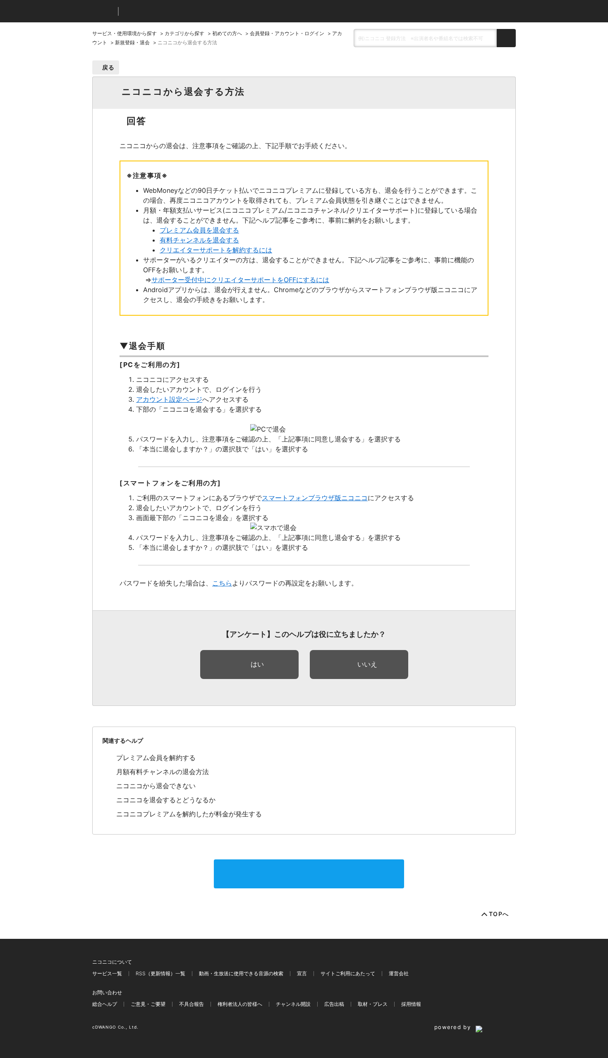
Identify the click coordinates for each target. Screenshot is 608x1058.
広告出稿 (334, 1004)
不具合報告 (191, 1004)
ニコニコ (103, 11)
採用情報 (411, 1004)
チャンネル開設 (293, 1004)
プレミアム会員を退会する (199, 230)
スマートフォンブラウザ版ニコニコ (315, 498)
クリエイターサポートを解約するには (216, 250)
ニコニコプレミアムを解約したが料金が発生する (189, 814)
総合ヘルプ (104, 1004)
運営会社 (399, 973)
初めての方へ (227, 33)
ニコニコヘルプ (168, 11)
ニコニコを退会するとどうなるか (165, 800)
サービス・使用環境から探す (124, 33)
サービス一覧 (107, 973)
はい (257, 664)
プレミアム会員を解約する (156, 757)
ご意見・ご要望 (148, 1004)
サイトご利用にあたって (348, 973)
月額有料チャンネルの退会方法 (162, 772)
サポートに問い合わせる (309, 874)
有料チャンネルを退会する (199, 240)
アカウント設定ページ (169, 399)
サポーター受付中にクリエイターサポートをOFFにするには (240, 280)
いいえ (367, 664)
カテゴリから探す (184, 33)
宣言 (302, 973)
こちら (222, 583)
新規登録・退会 (132, 42)
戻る (108, 67)
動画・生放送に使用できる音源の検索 (241, 973)
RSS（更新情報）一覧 (160, 973)
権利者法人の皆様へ (240, 1004)
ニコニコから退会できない (156, 786)
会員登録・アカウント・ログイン (287, 33)
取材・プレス (373, 1004)
